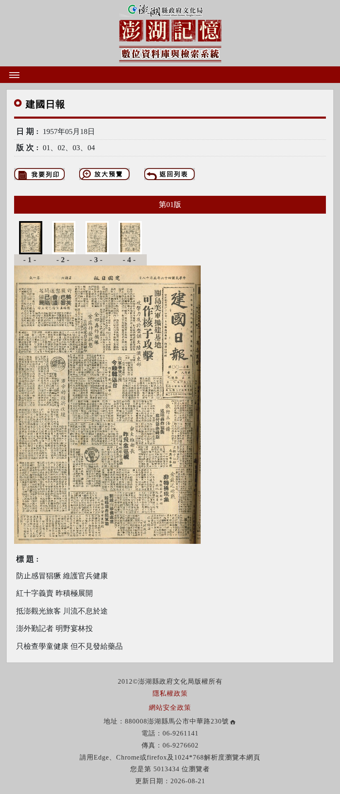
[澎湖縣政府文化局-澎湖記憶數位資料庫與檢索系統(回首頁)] (170, 31)
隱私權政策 (170, 693)
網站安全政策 (170, 707)
